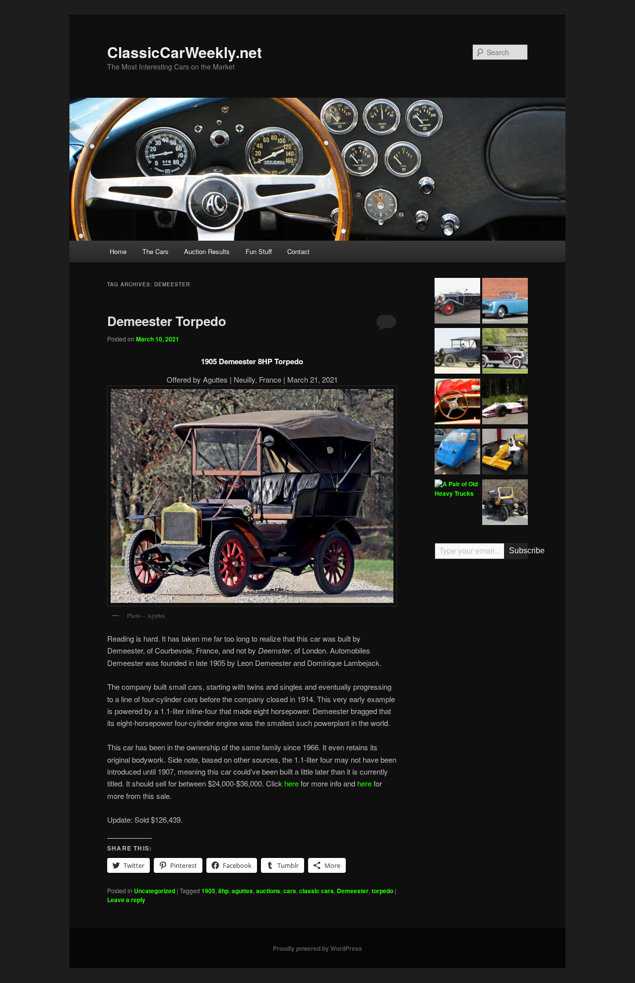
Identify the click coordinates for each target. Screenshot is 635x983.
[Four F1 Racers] (505, 453)
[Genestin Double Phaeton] (457, 302)
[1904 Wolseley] (505, 503)
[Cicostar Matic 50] (457, 453)
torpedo (382, 890)
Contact (298, 251)
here (291, 783)
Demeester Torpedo (166, 321)
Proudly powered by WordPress (317, 948)
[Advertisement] (481, 721)
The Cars (155, 251)
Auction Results (207, 251)
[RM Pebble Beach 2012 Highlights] (457, 403)
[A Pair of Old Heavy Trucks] (457, 489)
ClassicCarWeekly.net (184, 52)
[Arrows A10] (505, 403)
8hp (223, 890)
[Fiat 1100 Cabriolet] (505, 302)
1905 (208, 890)
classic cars (316, 890)
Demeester (353, 890)
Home (118, 251)
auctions (268, 890)
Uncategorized (154, 890)
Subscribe (518, 550)
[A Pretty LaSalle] (505, 352)
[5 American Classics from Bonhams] (457, 352)
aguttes (242, 890)
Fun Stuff (259, 251)
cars (289, 890)
